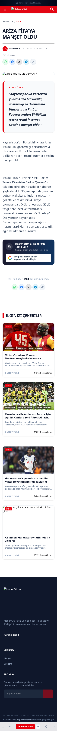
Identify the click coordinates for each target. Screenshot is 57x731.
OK (48, 693)
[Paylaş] (46, 726)
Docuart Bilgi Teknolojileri (20, 719)
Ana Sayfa (8, 21)
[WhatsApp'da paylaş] (5, 62)
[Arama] (51, 9)
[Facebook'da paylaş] (12, 62)
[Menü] (5, 9)
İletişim (8, 663)
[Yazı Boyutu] (10, 726)
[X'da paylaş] (19, 62)
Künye (7, 658)
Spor (19, 21)
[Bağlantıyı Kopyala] (33, 62)
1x (38, 726)
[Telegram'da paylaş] (26, 62)
